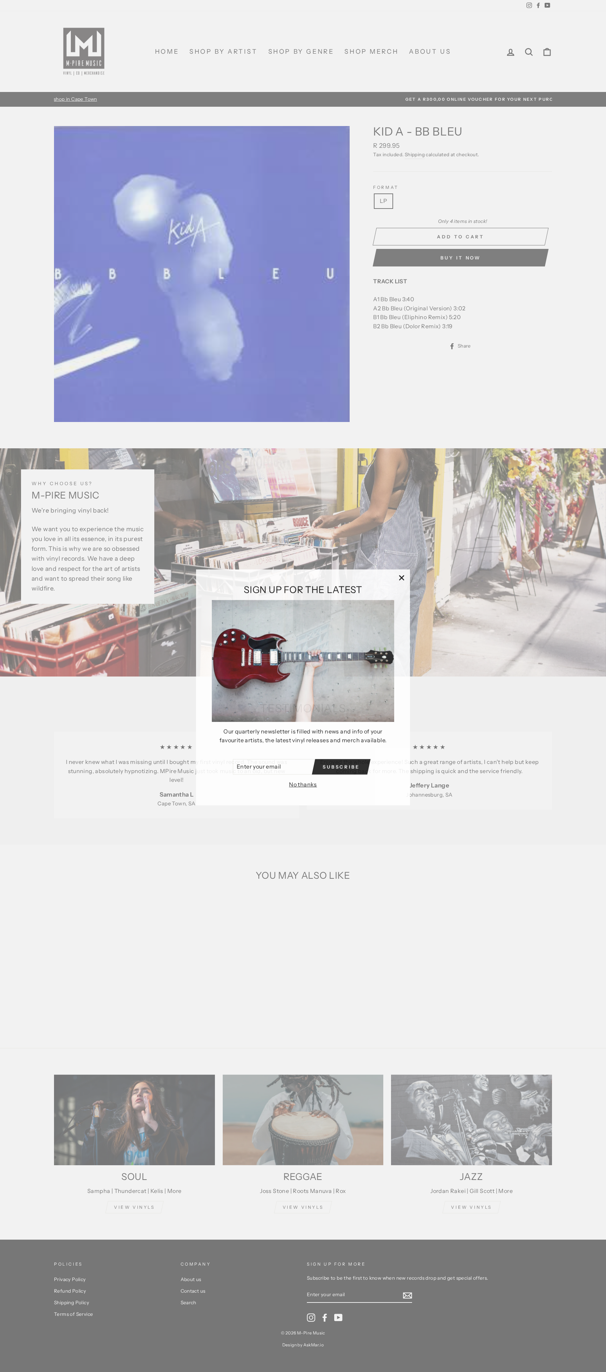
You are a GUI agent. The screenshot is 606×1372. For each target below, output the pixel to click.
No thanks (303, 782)
